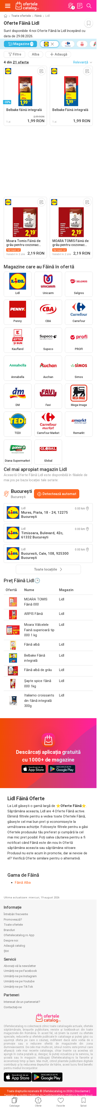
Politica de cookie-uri (79, 1095)
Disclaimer (82, 1091)
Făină (38, 15)
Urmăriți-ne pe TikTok (18, 986)
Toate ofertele (21, 15)
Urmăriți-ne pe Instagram (20, 976)
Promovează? (13, 919)
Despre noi (11, 940)
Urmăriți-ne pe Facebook (20, 971)
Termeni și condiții (15, 1095)
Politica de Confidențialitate (47, 1095)
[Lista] (79, 6)
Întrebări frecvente (16, 914)
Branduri (9, 930)
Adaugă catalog (14, 945)
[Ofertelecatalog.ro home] (27, 5)
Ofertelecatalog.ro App (19, 935)
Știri (6, 951)
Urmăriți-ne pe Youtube (19, 981)
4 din (16, 62)
